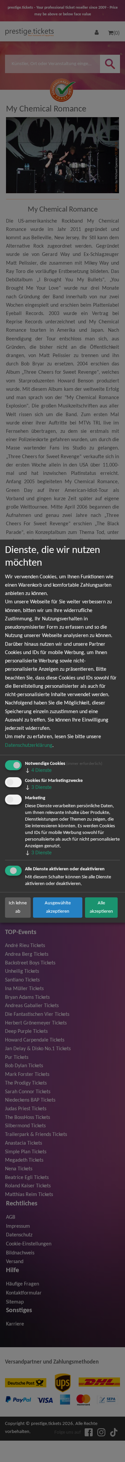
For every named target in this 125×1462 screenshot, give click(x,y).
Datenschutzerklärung (28, 745)
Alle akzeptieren (101, 907)
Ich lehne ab (18, 907)
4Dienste (38, 770)
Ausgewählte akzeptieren (58, 907)
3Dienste (38, 787)
